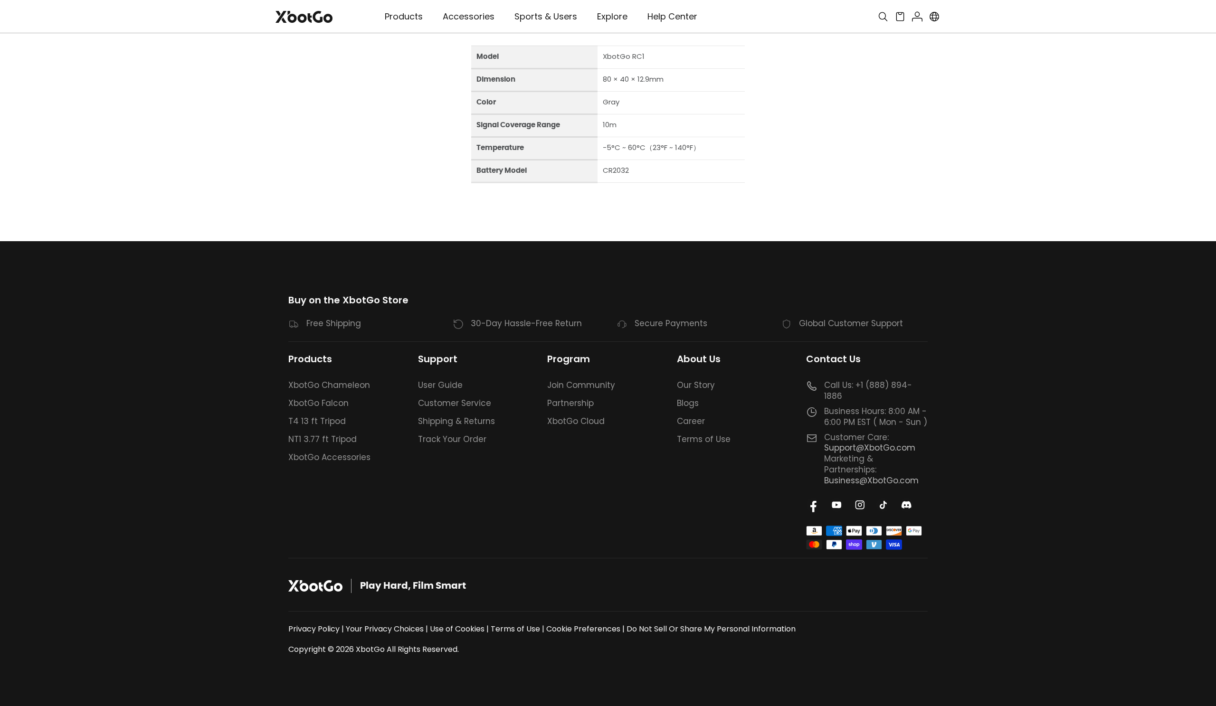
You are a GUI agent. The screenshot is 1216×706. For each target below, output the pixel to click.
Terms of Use (704, 439)
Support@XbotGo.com (869, 447)
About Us (699, 359)
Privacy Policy (314, 628)
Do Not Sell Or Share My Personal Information (711, 628)
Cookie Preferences (583, 628)
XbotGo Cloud (576, 421)
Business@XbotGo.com (871, 480)
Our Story (696, 385)
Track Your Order (452, 439)
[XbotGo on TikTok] (883, 505)
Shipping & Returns (456, 421)
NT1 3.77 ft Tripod (322, 439)
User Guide (440, 385)
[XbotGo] (304, 17)
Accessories (468, 16)
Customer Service (454, 403)
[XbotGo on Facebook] (813, 505)
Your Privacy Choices (385, 628)
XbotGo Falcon (318, 403)
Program (568, 359)
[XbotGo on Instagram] (860, 505)
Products (310, 359)
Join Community (581, 385)
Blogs (688, 403)
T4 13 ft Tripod (317, 421)
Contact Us (833, 359)
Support (437, 359)
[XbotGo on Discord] (906, 505)
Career (691, 421)
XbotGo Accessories (329, 457)
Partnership (570, 403)
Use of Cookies (457, 628)
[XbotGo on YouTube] (836, 505)
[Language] (934, 16)
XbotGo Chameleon (329, 385)
